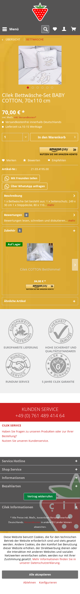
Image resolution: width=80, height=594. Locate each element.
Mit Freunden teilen (23, 178)
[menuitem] (10, 29)
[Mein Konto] (64, 29)
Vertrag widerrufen (40, 496)
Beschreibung (13, 195)
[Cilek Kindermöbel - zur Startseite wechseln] (40, 11)
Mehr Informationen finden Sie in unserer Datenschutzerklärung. (48, 561)
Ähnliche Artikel (15, 301)
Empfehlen (58, 160)
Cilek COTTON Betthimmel (40, 269)
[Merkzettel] (55, 29)
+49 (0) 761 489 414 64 (40, 415)
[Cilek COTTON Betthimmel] (40, 252)
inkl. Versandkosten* (25, 117)
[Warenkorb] (74, 29)
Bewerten (33, 160)
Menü (14, 29)
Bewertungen (13, 215)
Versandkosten (32, 522)
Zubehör (12, 230)
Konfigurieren (48, 582)
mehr (50, 205)
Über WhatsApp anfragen (27, 186)
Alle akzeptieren (40, 574)
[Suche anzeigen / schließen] (45, 29)
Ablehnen (29, 582)
